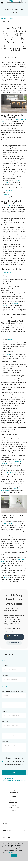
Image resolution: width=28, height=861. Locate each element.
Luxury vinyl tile (5, 205)
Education (7, 837)
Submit (14, 772)
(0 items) (25, 3)
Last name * (5, 675)
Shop (5, 823)
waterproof (9, 160)
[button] (19, 3)
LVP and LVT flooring (10, 377)
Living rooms (7, 190)
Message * (4, 741)
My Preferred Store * (7, 732)
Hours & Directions (14, 792)
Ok (14, 855)
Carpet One (4, 18)
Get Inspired (7, 830)
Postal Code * (5, 721)
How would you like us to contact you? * (12, 691)
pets (8, 354)
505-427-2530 (14, 12)
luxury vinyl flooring (19, 394)
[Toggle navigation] (2, 3)
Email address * (6, 711)
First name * (5, 665)
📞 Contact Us (14, 642)
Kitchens (6, 194)
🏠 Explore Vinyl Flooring (12, 637)
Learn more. (11, 852)
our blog (6, 577)
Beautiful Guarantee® (10, 472)
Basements (7, 278)
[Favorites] (22, 3)
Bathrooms (7, 272)
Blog (11, 18)
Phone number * (6, 701)
